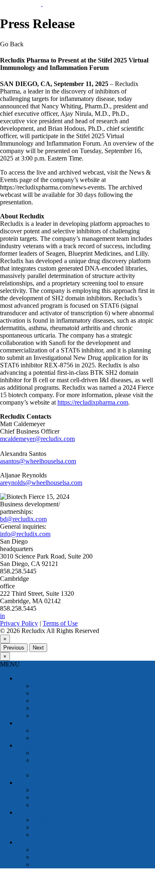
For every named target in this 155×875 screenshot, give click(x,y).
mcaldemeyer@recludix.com (37, 438)
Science (26, 723)
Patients (26, 782)
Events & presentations (63, 835)
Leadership (47, 701)
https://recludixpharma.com (92, 402)
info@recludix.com (25, 533)
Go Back (12, 44)
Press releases (50, 827)
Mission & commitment (63, 693)
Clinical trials (50, 797)
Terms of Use (60, 623)
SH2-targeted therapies (62, 730)
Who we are (48, 686)
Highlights (46, 820)
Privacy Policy (19, 623)
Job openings (50, 864)
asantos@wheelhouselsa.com (38, 461)
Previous (13, 648)
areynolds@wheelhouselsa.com (41, 482)
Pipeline (27, 745)
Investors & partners (59, 708)
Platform (44, 738)
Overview (45, 753)
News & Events (37, 812)
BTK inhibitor (51, 775)
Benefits (43, 857)
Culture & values (55, 849)
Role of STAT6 (52, 805)
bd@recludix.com (23, 519)
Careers (26, 842)
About (25, 678)
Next (38, 648)
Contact (43, 715)
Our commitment (55, 790)
